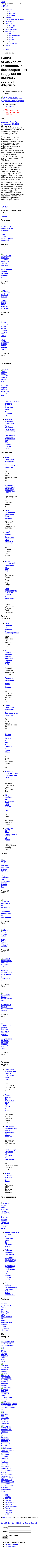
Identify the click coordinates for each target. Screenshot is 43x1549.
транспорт (5, 1328)
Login (3, 6)
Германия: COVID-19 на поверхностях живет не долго (11, 834)
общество (4, 1318)
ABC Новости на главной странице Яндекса (12, 112)
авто (2, 1309)
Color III (15, 1523)
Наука (11, 39)
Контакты (8, 1512)
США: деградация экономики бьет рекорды (10, 514)
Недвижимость (15, 35)
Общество (9, 24)
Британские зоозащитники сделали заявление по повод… (11, 1131)
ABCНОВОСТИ (8, 1517)
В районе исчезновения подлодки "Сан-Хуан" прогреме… (11, 1289)
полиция (4, 1320)
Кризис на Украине (16, 19)
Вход (7, 1514)
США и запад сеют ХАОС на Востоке (4, 304)
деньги (3, 1313)
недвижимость (6, 1317)
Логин (5, 1527)
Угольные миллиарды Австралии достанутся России (10, 489)
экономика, (5, 122)
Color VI (34, 1523)
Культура (12, 25)
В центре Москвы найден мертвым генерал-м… (5, 390)
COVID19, (15, 124)
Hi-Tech (12, 37)
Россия (12, 13)
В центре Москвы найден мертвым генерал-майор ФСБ (9, 657)
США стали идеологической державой (8, 237)
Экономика (9, 21)
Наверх (4, 216)
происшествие (6, 1322)
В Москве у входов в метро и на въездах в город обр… (8, 742)
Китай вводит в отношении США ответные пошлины (9, 537)
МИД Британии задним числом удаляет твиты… (5, 344)
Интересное (9, 32)
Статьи (7, 41)
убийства (4, 1330)
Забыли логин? (11, 1546)
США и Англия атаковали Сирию (5, 943)
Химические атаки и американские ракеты (7, 1007)
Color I (3, 1523)
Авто (11, 34)
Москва (12, 15)
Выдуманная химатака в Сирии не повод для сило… (6, 1043)
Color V (27, 1523)
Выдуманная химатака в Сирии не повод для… (6, 273)
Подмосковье (6, 1305)
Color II (8, 1523)
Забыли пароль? (11, 1544)
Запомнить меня (11, 1535)
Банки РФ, (14, 122)
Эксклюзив (13, 43)
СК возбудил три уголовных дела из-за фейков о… (5, 881)
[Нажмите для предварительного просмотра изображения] (12, 101)
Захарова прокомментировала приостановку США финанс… (13, 775)
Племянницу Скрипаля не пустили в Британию (10, 1154)
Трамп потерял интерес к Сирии (8, 1177)
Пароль (5, 1531)
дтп (7, 1313)
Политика (8, 17)
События (8, 10)
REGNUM (4, 207)
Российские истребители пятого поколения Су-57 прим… (10, 1074)
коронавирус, (6, 124)
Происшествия (11, 29)
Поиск (7, 45)
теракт (3, 1326)
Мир (10, 11)
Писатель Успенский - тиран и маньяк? (9, 683)
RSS (7, 6)
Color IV (21, 1523)
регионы (4, 1324)
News (3, 2)
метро (3, 1315)
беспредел (5, 1311)
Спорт (11, 27)
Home (7, 49)
